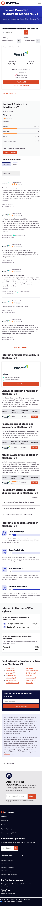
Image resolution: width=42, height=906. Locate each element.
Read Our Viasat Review (21, 85)
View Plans (20, 82)
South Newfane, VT (12, 675)
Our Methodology (6, 829)
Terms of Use (4, 893)
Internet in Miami (6, 864)
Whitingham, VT (11, 680)
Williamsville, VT (11, 678)
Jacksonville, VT (11, 668)
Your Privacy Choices (8, 901)
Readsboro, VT (30, 680)
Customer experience (10, 141)
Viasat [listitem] (15, 164)
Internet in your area (7, 860)
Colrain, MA (29, 683)
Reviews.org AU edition (11, 833)
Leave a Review (10, 153)
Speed (5, 127)
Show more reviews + (21, 347)
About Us (7, 754)
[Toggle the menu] (39, 3)
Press (3, 825)
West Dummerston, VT (33, 670)
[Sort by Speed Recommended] (32, 41)
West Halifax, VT (11, 670)
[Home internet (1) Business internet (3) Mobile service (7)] (11, 41)
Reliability (6, 131)
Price (5, 136)
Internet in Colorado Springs (9, 874)
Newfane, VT (30, 675)
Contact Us (4, 821)
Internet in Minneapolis (8, 867)
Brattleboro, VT (31, 673)
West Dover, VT (31, 678)
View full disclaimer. (9, 93)
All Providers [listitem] (6, 164)
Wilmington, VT (10, 673)
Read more (5, 200)
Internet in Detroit (6, 871)
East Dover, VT (30, 668)
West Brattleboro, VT (12, 683)
